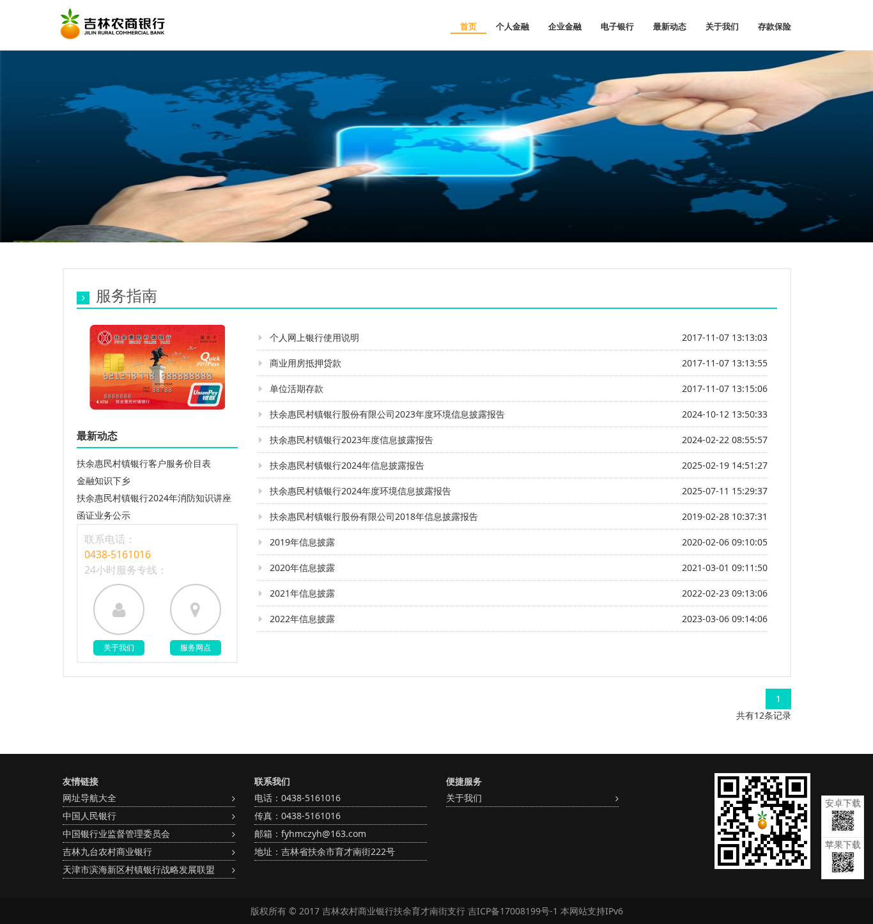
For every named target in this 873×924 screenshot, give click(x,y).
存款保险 (774, 26)
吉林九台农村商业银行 (107, 851)
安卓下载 (843, 803)
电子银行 (617, 26)
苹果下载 (843, 844)
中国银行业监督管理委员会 (116, 833)
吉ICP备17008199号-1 (513, 911)
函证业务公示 (103, 515)
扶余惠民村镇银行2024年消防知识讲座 (154, 498)
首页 (468, 26)
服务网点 (195, 647)
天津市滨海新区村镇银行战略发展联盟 (139, 869)
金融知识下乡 (103, 480)
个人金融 (512, 26)
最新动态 (669, 26)
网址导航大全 (89, 798)
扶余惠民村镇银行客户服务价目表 (144, 463)
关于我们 (722, 26)
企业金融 (565, 26)
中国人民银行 (89, 816)
